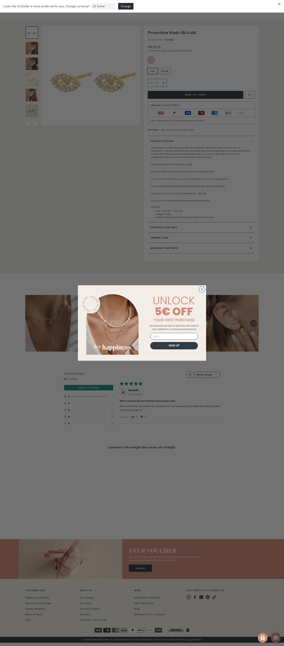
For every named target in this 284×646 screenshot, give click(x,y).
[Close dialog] (202, 289)
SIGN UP (174, 345)
